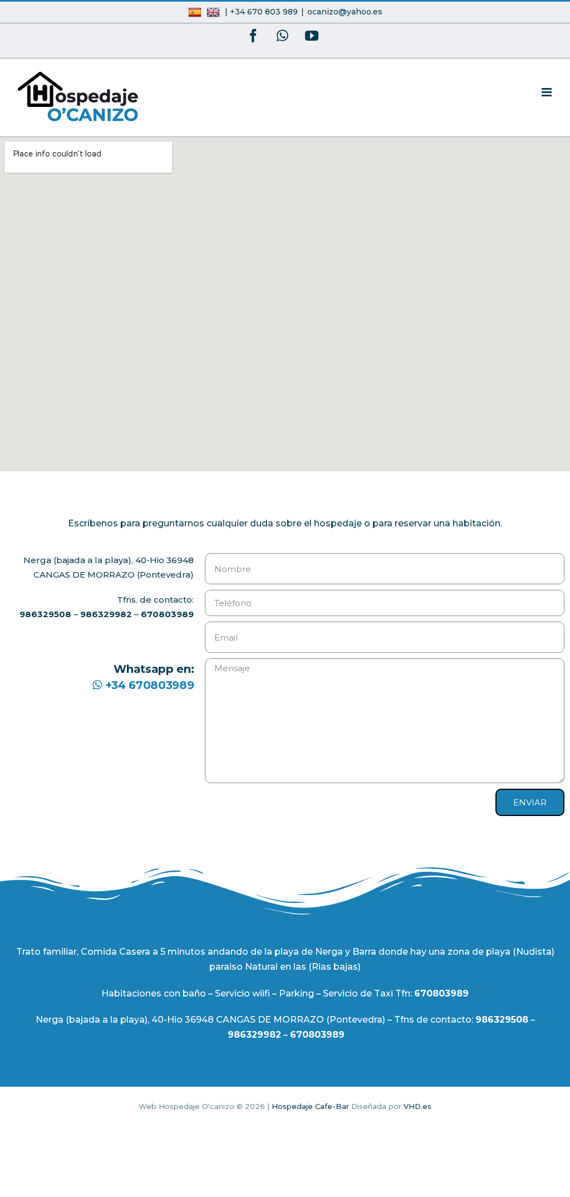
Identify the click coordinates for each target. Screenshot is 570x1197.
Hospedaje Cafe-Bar (310, 1106)
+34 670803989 (148, 685)
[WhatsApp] (282, 35)
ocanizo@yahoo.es (344, 12)
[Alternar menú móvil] (547, 92)
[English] (215, 11)
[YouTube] (311, 35)
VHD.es (417, 1106)
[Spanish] (196, 11)
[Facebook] (253, 35)
